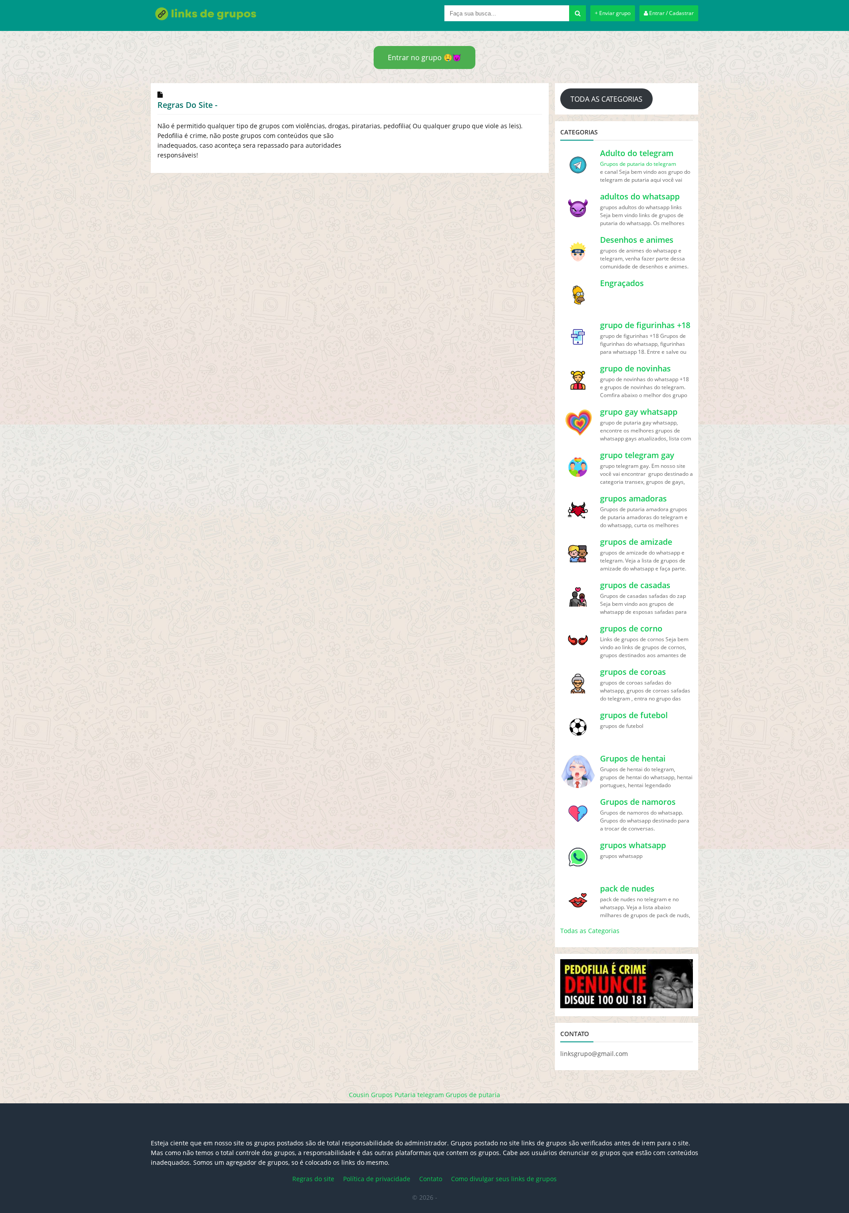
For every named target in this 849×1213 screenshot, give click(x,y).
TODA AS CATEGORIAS (606, 99)
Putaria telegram (419, 1095)
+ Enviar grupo (613, 13)
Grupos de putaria (473, 1095)
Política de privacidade (376, 1179)
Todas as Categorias (590, 930)
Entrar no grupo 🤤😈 (424, 57)
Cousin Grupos (371, 1095)
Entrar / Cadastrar (671, 13)
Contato (430, 1179)
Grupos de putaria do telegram (638, 164)
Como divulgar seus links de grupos (504, 1179)
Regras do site (313, 1179)
